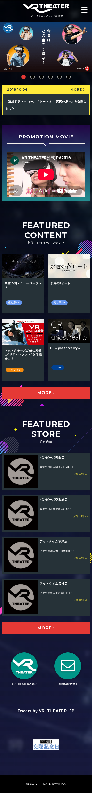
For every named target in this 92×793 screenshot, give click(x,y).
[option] (46, 47)
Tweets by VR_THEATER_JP (46, 711)
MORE (76, 89)
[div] (23, 77)
